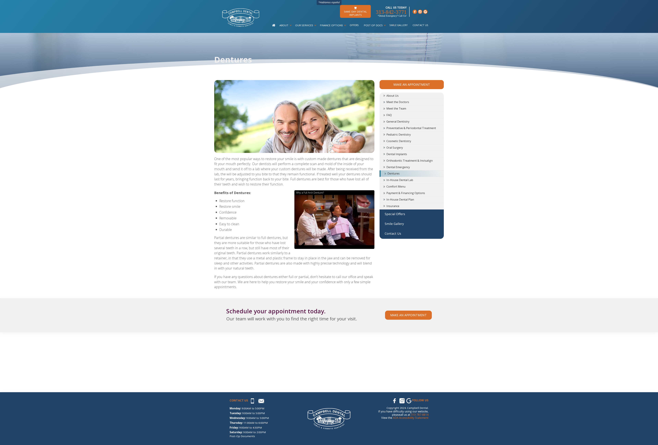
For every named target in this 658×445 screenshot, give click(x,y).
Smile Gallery (398, 25)
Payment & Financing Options (405, 193)
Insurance (392, 206)
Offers (354, 25)
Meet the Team (396, 108)
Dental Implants (396, 154)
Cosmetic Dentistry (398, 141)
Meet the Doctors (397, 102)
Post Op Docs (373, 25)
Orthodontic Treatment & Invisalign (409, 161)
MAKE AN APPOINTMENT (411, 84)
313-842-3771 (391, 12)
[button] (285, 25)
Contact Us (420, 25)
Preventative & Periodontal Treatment (411, 128)
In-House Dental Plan (400, 199)
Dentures (393, 173)
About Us (392, 96)
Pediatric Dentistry (398, 134)
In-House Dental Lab (399, 180)
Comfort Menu (395, 186)
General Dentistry (397, 121)
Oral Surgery (394, 147)
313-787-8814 (419, 415)
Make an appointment (408, 315)
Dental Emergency (398, 167)
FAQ (389, 115)
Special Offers (395, 214)
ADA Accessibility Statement (410, 418)
